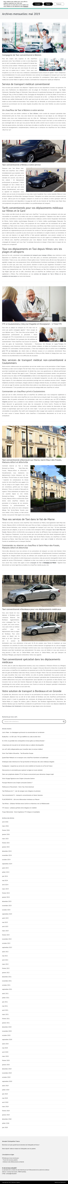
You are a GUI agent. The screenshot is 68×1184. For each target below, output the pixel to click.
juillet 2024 (5, 872)
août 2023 (5, 918)
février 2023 (6, 935)
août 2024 (5, 868)
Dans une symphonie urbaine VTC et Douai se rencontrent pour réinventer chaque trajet (28, 774)
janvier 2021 (6, 1023)
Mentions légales (16, 1182)
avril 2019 (5, 1102)
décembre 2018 (6, 1119)
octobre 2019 (6, 1077)
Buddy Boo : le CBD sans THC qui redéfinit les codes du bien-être (21, 736)
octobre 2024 (6, 859)
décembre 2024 (6, 851)
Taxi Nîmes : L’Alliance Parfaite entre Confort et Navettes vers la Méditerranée (26, 803)
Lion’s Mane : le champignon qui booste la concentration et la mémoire (23, 732)
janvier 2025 (6, 847)
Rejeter (48, 4)
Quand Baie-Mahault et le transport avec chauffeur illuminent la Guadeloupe (25, 757)
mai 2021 (5, 1006)
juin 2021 (5, 1002)
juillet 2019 (5, 1090)
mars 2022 (5, 964)
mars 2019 (5, 1106)
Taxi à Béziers (34, 113)
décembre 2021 (6, 977)
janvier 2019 (6, 1115)
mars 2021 (5, 1014)
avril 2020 (5, 1052)
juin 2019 (5, 1094)
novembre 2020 (7, 1031)
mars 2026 (5, 826)
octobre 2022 (6, 943)
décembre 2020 (6, 1027)
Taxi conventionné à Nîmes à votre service (21, 165)
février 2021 (6, 1018)
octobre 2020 (6, 1035)
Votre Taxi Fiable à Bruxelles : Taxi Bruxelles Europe (17, 753)
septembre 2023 (7, 914)
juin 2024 (5, 876)
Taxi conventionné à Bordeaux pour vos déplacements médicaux (31, 609)
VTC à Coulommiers (25, 376)
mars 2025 (5, 838)
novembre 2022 (7, 939)
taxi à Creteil (49, 539)
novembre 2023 (7, 905)
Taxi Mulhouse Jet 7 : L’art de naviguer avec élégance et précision (21, 791)
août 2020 (5, 1044)
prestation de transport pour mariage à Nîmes (38, 255)
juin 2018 (5, 1127)
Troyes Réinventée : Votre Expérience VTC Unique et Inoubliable (21, 812)
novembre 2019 (7, 1073)
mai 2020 (5, 1048)
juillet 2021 (5, 997)
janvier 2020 (6, 1065)
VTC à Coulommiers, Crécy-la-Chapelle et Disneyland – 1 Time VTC (32, 324)
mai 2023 (5, 922)
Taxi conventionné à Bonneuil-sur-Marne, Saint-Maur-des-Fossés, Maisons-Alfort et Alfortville (32, 461)
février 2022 (6, 968)
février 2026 (6, 830)
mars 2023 (5, 931)
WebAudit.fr (63, 1182)
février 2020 (6, 1060)
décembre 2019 (6, 1069)
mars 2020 (5, 1056)
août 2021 (5, 993)
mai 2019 (5, 1098)
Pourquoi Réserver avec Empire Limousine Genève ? (17, 782)
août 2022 (5, 951)
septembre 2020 (7, 1039)
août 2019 (5, 1085)
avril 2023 (5, 926)
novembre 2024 (7, 855)
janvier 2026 (6, 834)
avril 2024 (5, 884)
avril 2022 (5, 960)
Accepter (37, 4)
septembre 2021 (7, 989)
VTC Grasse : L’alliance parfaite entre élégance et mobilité (19, 808)
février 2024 (6, 893)
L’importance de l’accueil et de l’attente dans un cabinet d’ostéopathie (23, 745)
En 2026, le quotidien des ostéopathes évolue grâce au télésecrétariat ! (23, 741)
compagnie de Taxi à (43, 563)
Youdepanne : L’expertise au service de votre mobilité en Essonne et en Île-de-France (27, 766)
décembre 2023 (6, 901)
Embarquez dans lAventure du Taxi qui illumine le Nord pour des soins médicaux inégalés (28, 762)
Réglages (25, 6)
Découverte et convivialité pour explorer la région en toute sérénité (22, 770)
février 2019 (6, 1111)
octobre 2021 (6, 985)
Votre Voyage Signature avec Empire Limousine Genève (18, 778)
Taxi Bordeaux (19, 677)
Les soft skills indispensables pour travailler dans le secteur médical (22, 749)
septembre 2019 (7, 1081)
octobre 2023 (6, 910)
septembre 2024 (7, 864)
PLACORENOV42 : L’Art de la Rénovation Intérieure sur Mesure (21, 799)
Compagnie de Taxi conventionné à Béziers (21, 55)
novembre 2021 (7, 981)
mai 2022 (5, 956)
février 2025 (6, 843)
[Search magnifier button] (64, 721)
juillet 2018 (5, 1123)
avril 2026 (5, 822)
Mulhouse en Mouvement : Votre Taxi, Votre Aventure (18, 787)
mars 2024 (5, 889)
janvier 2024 (6, 897)
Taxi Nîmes (7, 228)
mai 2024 (5, 880)
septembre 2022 (7, 947)
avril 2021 (5, 1010)
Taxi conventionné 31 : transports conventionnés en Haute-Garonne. (22, 795)
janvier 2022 (6, 972)
